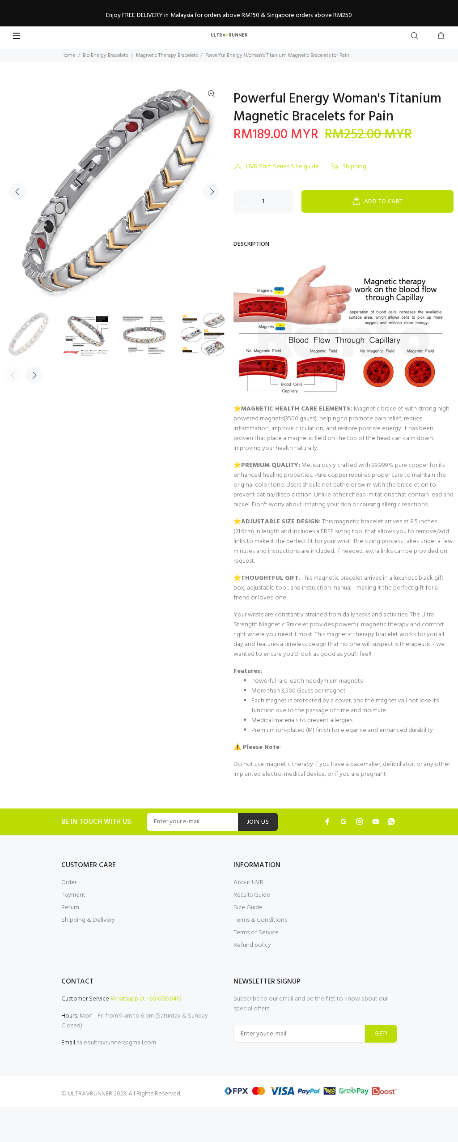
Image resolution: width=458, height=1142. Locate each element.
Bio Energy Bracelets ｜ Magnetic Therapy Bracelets (140, 55)
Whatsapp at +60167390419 (146, 999)
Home (68, 55)
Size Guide (248, 907)
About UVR (248, 882)
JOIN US (258, 822)
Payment (73, 895)
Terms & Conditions (260, 920)
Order (68, 882)
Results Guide (251, 895)
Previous (17, 191)
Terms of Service (256, 933)
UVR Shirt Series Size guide (282, 167)
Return (70, 907)
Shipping (354, 167)
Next (211, 191)
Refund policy (252, 945)
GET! (380, 1034)
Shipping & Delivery (88, 920)
